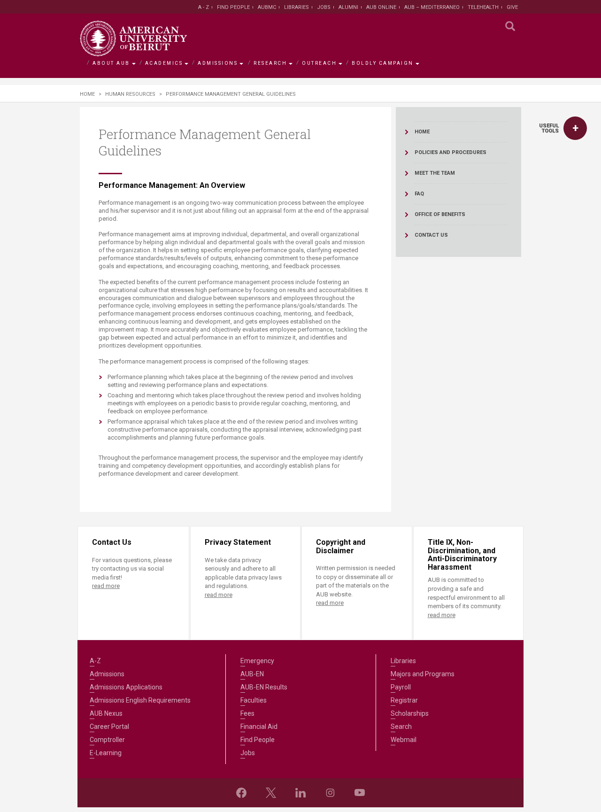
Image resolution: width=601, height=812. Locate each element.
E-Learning (106, 753)
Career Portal (109, 726)
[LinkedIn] (300, 792)
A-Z (95, 661)
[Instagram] (330, 792)
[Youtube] (359, 792)
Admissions (218, 63)
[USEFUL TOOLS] (575, 128)
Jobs (324, 7)
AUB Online (381, 7)
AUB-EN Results (263, 687)
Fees (247, 713)
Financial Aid (258, 726)
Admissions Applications (126, 687)
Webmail (403, 739)
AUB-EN (252, 674)
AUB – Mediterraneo (432, 7)
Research (270, 63)
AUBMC (267, 7)
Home (87, 94)
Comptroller (107, 739)
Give (512, 7)
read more (106, 585)
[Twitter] (271, 792)
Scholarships (410, 713)
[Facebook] (241, 792)
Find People (233, 7)
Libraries (296, 7)
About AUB (111, 63)
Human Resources (130, 94)
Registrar (404, 700)
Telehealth (483, 7)
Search (401, 726)
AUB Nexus (106, 713)
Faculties (253, 700)
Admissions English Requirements (140, 700)
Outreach (319, 63)
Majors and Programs (423, 674)
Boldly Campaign (383, 63)
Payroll (401, 687)
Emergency (257, 661)
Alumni (348, 7)
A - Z (203, 7)
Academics (164, 63)
